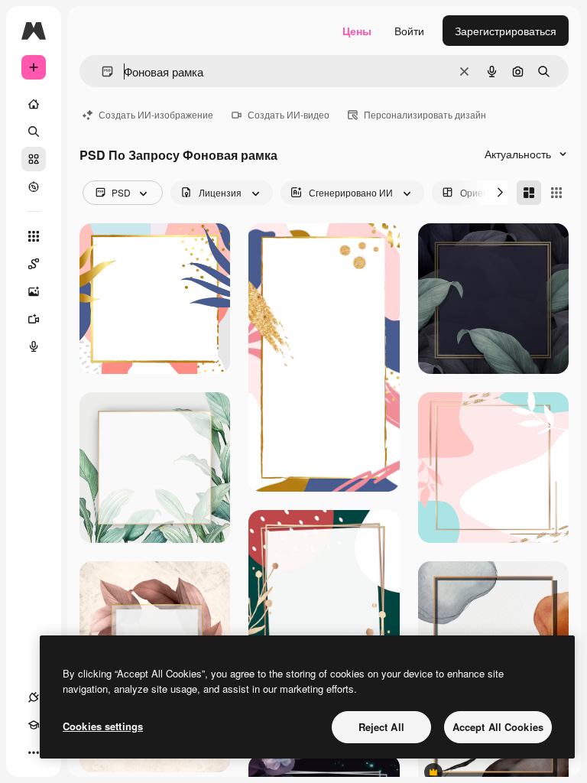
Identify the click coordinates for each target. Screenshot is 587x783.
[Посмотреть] (33, 186)
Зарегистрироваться (505, 30)
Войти (409, 30)
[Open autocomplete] (101, 71)
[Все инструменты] (33, 236)
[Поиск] (33, 131)
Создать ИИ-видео (288, 114)
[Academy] (33, 725)
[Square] (556, 192)
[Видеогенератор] (33, 319)
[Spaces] (33, 264)
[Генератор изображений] (33, 291)
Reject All (381, 727)
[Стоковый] (33, 159)
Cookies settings (103, 726)
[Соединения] (33, 697)
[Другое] (33, 752)
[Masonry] (529, 192)
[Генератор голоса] (33, 346)
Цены (356, 30)
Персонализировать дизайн (425, 114)
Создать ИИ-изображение (156, 114)
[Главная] (33, 104)
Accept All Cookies (497, 727)
